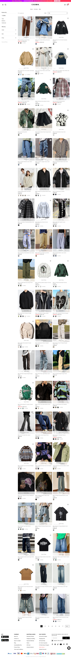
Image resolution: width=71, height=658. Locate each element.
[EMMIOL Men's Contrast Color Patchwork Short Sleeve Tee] (18, 590)
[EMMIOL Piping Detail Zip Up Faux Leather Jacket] (53, 468)
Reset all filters (5, 42)
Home (31, 9)
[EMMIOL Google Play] (5, 641)
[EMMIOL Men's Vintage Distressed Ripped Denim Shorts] (36, 530)
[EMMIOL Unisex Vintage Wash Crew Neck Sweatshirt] (18, 195)
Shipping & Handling (31, 638)
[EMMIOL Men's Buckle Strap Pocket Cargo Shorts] (36, 135)
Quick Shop (26, 37)
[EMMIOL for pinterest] (64, 644)
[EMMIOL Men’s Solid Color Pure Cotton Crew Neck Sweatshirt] (18, 74)
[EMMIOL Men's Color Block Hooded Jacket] (36, 316)
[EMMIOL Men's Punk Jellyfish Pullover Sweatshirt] (18, 498)
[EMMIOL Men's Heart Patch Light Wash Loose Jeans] (36, 377)
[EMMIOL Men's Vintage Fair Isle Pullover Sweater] (18, 468)
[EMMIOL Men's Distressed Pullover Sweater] (36, 346)
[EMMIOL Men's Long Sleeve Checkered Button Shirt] (18, 225)
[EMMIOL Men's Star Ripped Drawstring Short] (18, 620)
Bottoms (3, 20)
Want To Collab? (17, 640)
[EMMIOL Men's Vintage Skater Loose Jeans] (53, 256)
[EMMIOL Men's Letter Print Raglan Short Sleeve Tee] (53, 73)
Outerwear (4, 22)
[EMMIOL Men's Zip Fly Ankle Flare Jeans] (18, 438)
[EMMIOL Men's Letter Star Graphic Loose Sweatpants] (53, 226)
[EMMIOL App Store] (5, 637)
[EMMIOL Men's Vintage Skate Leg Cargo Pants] (18, 285)
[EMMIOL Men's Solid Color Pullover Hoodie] (18, 316)
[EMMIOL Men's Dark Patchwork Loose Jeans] (36, 620)
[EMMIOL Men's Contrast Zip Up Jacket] (53, 194)
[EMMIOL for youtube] (61, 644)
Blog (15, 642)
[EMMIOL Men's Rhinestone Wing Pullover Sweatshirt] (36, 226)
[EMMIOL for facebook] (52, 644)
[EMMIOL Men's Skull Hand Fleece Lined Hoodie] (36, 73)
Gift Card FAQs (42, 640)
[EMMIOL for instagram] (55, 644)
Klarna (28, 642)
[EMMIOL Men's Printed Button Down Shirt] (53, 135)
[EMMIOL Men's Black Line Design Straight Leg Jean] (36, 589)
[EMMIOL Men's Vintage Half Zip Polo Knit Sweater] (36, 468)
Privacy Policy (17, 647)
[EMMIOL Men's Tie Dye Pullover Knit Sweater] (53, 407)
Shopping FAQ (42, 638)
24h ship (36, 9)
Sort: (45, 13)
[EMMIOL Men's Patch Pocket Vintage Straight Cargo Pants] (53, 347)
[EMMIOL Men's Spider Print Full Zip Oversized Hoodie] (53, 44)
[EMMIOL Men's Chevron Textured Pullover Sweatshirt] (53, 439)
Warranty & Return (30, 636)
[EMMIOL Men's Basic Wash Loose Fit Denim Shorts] (53, 560)
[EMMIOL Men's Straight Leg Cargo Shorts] (18, 529)
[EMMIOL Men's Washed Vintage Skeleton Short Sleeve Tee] (53, 530)
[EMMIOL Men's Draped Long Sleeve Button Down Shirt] (36, 195)
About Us (16, 636)
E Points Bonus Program (44, 645)
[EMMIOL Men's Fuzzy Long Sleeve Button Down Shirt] (36, 408)
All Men (4, 15)
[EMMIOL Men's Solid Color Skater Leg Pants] (36, 256)
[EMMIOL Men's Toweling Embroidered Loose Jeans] (18, 256)
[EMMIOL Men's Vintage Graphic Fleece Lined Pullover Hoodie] (36, 499)
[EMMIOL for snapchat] (67, 644)
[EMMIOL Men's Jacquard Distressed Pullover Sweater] (53, 286)
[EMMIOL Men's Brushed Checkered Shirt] (53, 104)
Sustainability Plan (18, 645)
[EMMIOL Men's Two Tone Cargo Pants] (18, 104)
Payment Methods (30, 640)
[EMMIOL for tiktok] (57, 644)
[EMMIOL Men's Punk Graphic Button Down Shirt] (36, 560)
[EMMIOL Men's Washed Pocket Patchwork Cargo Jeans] (53, 621)
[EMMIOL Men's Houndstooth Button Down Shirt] (53, 164)
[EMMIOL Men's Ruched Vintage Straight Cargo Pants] (18, 377)
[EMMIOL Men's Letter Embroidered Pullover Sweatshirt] (18, 347)
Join (66, 638)
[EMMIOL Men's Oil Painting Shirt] (18, 135)
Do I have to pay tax (43, 642)
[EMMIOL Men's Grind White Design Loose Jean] (53, 589)
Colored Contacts (30, 647)
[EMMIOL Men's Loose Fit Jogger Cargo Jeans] (36, 164)
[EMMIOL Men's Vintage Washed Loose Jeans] (18, 164)
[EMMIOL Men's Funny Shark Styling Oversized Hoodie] (36, 44)
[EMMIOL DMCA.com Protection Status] (60, 654)
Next (67, 626)
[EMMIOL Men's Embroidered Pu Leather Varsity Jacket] (18, 408)
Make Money (41, 647)
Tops (3, 18)
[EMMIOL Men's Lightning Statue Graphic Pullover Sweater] (36, 286)
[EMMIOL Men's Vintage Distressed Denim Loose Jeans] (53, 499)
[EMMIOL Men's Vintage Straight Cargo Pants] (53, 376)
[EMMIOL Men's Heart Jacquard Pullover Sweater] (53, 316)
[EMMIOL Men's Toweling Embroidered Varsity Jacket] (36, 105)
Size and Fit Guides (43, 636)
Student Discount (42, 649)
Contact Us (16, 638)
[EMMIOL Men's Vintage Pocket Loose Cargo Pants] (18, 560)
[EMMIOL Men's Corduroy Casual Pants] (18, 43)
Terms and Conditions (18, 649)
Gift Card (28, 645)
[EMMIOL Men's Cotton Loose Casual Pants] (36, 438)
